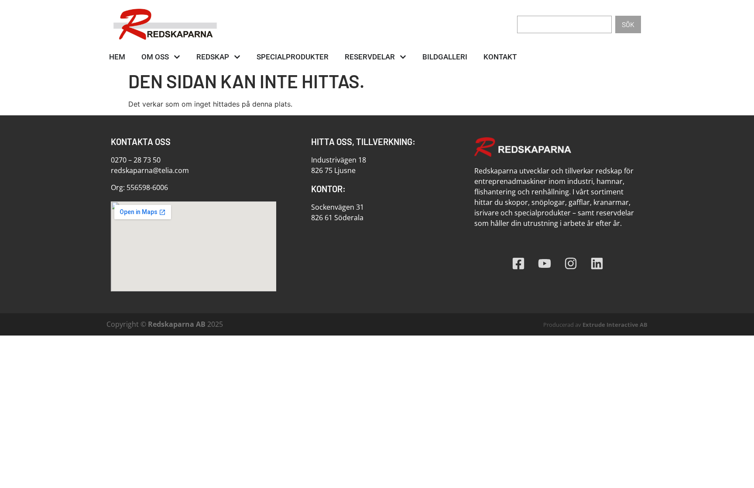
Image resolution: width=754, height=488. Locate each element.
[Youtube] (544, 263)
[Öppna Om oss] (177, 57)
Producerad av (595, 325)
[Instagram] (571, 263)
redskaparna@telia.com (150, 170)
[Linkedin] (597, 263)
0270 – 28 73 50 (136, 160)
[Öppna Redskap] (237, 57)
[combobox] (564, 24)
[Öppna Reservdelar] (403, 57)
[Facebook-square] (518, 263)
